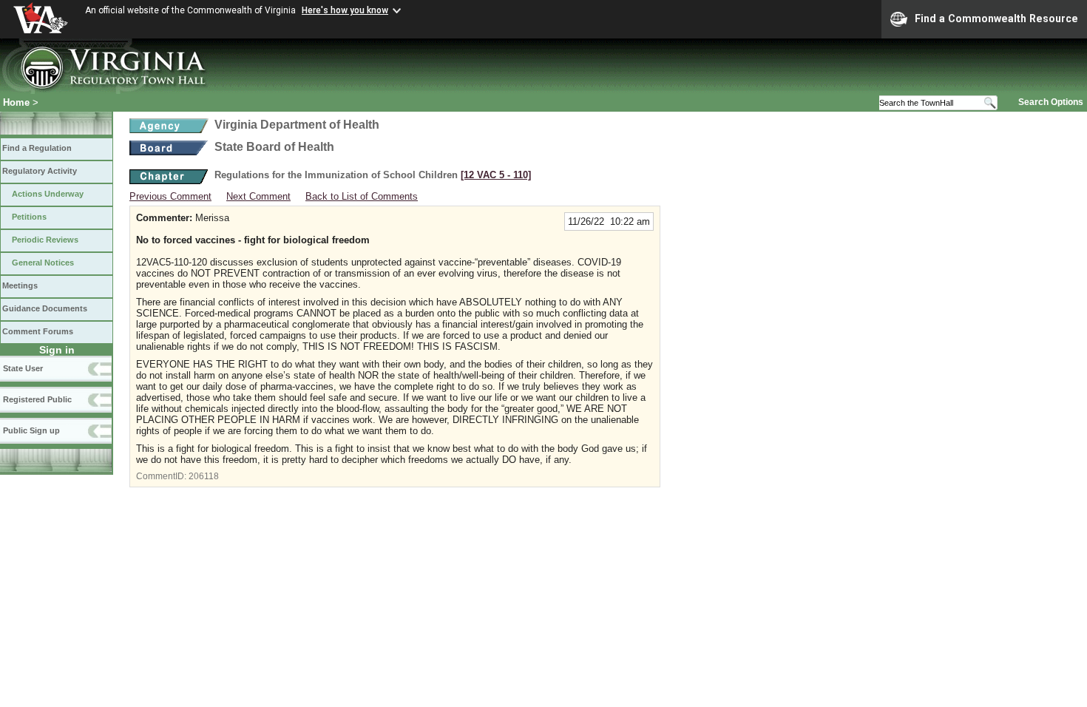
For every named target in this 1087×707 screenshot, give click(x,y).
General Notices (43, 262)
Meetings (20, 285)
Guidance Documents (44, 308)
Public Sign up (31, 430)
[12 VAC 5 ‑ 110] (496, 174)
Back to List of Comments (361, 196)
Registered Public (37, 399)
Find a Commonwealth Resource (996, 18)
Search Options (1050, 102)
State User (23, 368)
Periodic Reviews (45, 239)
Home (16, 102)
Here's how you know (345, 10)
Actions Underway (48, 193)
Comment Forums (37, 331)
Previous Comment (170, 196)
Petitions (29, 216)
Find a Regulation (37, 147)
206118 (204, 476)
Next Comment (258, 196)
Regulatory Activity (39, 170)
